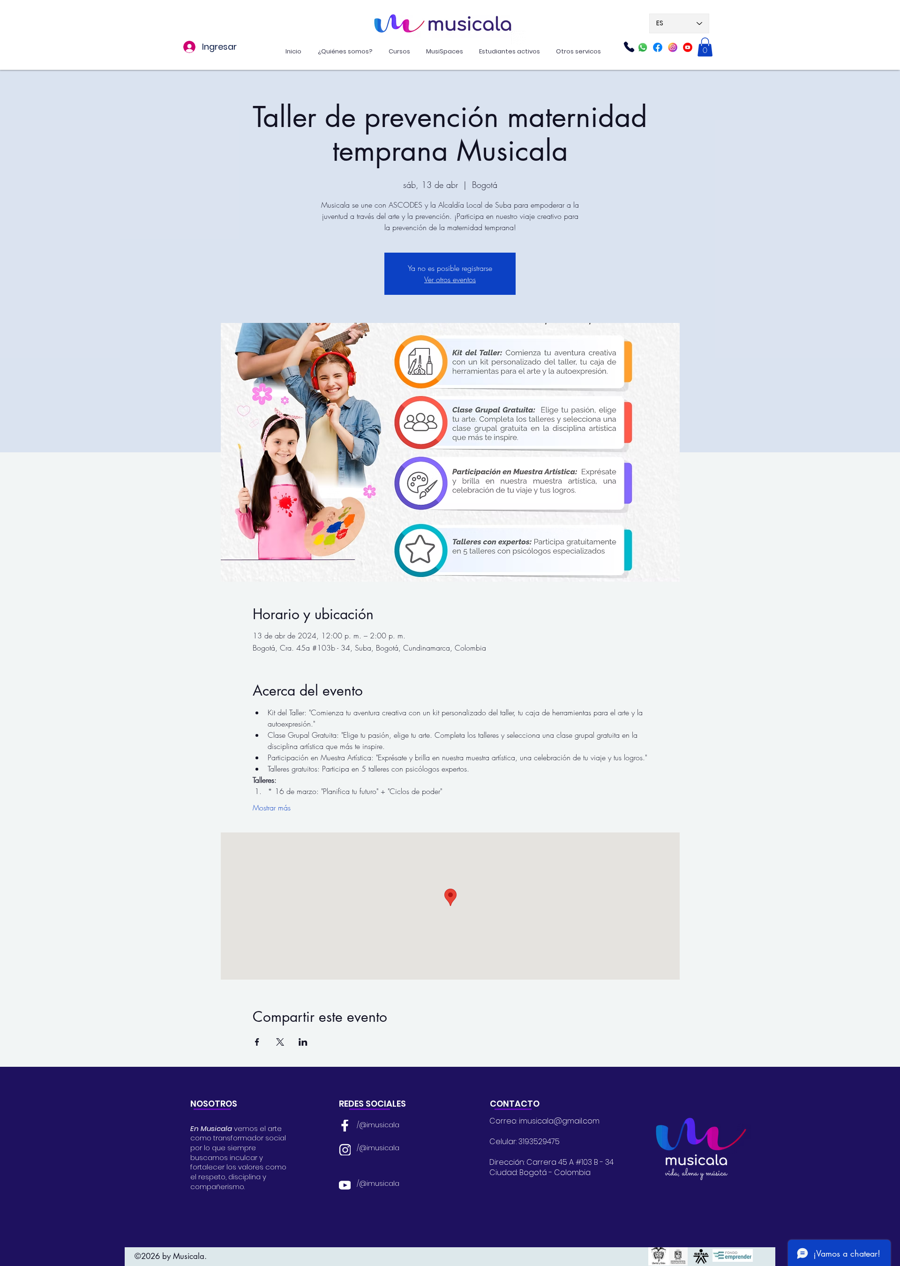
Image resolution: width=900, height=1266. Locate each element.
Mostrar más (272, 807)
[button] (705, 47)
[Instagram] (673, 47)
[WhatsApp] (643, 47)
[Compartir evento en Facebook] (257, 1042)
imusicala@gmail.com (559, 1121)
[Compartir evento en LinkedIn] (303, 1042)
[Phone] (629, 47)
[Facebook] (657, 47)
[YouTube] (345, 1185)
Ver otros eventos (450, 279)
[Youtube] (687, 47)
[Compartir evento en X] (280, 1042)
